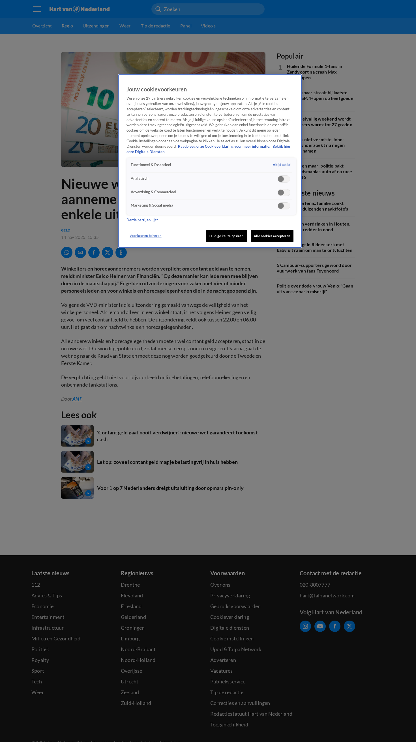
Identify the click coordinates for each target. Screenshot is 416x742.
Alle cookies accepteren (272, 236)
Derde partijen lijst (142, 220)
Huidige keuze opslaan (226, 236)
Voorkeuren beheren (145, 235)
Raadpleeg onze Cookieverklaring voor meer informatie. (224, 147)
